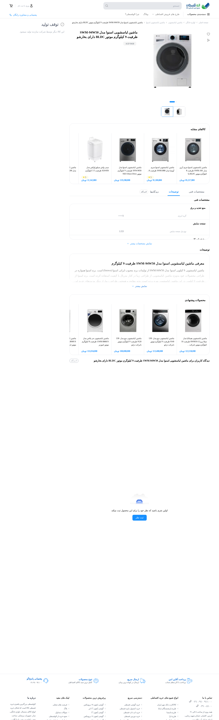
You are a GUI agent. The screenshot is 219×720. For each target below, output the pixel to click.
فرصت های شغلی (60, 705)
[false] (11, 6)
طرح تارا (172, 716)
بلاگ (65, 708)
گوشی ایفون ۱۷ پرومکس (94, 705)
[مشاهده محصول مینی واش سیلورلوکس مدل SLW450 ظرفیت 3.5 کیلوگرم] (95, 149)
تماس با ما (207, 698)
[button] (167, 111)
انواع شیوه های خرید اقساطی (164, 698)
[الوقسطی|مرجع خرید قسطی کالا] (198, 6)
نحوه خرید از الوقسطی (58, 716)
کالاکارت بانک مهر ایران (166, 705)
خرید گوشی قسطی (132, 705)
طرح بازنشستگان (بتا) (167, 708)
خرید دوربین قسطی (132, 716)
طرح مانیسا (171, 712)
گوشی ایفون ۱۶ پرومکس (94, 716)
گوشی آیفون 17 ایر (96, 708)
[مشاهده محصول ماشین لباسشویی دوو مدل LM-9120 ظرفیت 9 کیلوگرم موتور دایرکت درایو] (127, 320)
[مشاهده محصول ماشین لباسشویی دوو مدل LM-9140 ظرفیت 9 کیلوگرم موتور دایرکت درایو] (160, 320)
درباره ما (31, 698)
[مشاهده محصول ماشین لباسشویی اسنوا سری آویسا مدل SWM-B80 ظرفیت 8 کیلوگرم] (160, 149)
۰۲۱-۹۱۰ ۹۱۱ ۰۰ (36, 682)
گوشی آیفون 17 (97, 712)
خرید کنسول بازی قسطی (130, 708)
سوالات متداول (61, 712)
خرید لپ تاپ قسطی (131, 712)
